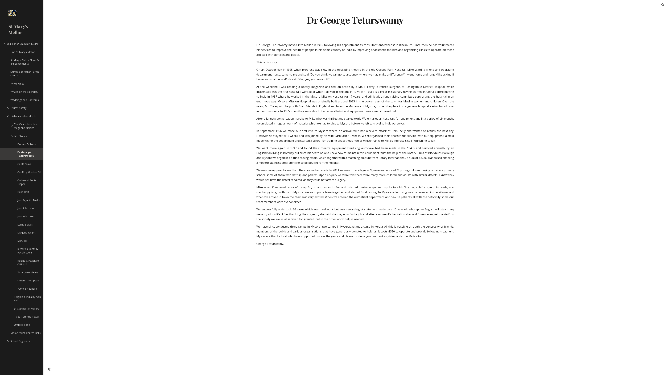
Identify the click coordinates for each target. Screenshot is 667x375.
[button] (663, 5)
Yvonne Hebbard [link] (27, 288)
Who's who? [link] (17, 83)
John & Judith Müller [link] (28, 200)
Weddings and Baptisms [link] (24, 100)
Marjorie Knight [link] (26, 232)
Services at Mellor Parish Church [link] (24, 73)
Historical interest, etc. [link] (23, 116)
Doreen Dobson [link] (26, 144)
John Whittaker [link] (26, 216)
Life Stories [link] (20, 136)
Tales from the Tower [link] (26, 316)
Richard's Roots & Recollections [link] (27, 250)
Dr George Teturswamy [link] (25, 153)
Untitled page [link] (22, 324)
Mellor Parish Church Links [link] (25, 333)
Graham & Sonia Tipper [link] (26, 182)
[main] (355, 20)
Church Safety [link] (18, 108)
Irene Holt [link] (23, 192)
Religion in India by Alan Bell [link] (27, 298)
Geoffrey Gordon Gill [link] (29, 172)
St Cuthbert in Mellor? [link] (26, 308)
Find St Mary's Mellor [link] (22, 52)
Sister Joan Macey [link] (27, 272)
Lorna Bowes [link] (25, 224)
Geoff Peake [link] (24, 164)
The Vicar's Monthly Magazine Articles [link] (25, 126)
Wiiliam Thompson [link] (28, 280)
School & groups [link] (20, 341)
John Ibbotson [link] (25, 208)
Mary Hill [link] (22, 240)
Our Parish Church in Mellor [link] (22, 43)
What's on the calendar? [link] (24, 91)
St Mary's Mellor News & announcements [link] (24, 61)
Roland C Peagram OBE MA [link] (28, 262)
